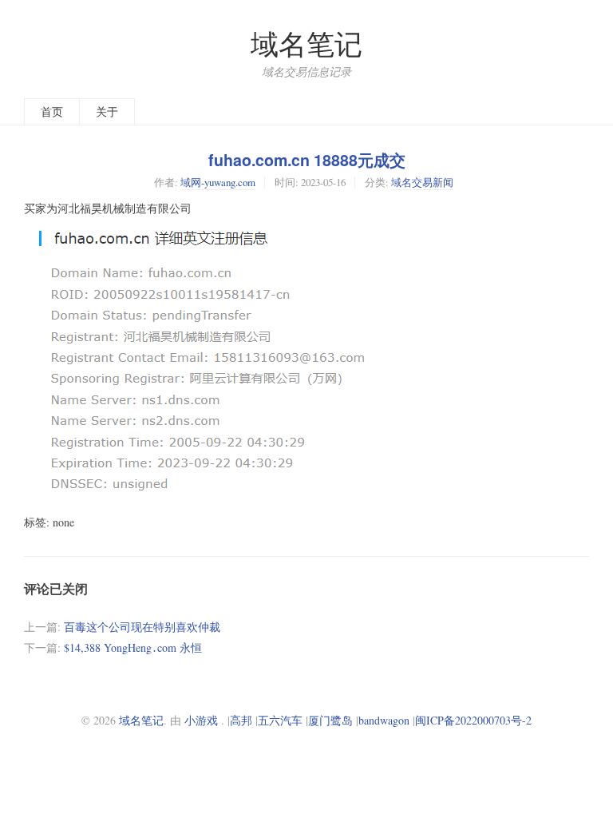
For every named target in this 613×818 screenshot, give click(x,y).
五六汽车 (280, 720)
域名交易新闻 (422, 182)
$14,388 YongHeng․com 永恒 (133, 647)
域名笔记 (306, 43)
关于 (107, 111)
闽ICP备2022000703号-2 (473, 720)
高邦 (241, 720)
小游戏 (201, 720)
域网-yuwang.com (217, 182)
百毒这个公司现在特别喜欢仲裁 (142, 626)
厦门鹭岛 (330, 720)
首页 (52, 111)
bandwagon (383, 720)
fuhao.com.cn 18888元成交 (306, 160)
